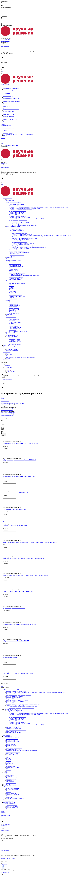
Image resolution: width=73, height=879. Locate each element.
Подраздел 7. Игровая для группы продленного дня (18, 695)
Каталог (2, 811)
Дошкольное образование (12, 727)
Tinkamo (8, 762)
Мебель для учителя (11, 779)
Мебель (6, 772)
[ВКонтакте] (3, 64)
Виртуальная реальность (12, 739)
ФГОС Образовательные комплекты (15, 798)
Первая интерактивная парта (13, 749)
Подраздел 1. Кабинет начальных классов (16, 691)
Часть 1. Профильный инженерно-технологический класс (23, 706)
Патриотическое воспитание (10, 785)
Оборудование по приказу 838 (11, 689)
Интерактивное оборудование (11, 737)
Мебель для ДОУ (10, 776)
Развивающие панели (11, 796)
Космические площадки (12, 806)
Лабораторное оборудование (11, 709)
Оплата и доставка (7, 133)
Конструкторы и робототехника (12, 755)
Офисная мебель (10, 781)
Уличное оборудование (9, 803)
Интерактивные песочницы (13, 741)
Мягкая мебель (9, 780)
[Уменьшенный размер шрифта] (1, 2)
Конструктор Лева (10, 766)
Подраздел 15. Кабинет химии (13, 699)
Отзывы (5, 135)
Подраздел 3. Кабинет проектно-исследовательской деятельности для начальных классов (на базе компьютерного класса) (35, 692)
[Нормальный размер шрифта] (1, 4)
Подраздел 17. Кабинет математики (15, 701)
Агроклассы (9, 733)
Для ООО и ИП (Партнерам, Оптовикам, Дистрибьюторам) (18, 134)
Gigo (7, 757)
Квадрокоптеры (10, 764)
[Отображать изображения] (1, 17)
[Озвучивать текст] (1, 22)
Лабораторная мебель (11, 775)
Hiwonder (8, 758)
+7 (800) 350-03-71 (7, 39)
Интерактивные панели (12, 740)
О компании (4, 813)
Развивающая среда (9, 786)
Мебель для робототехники (13, 767)
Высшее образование (11, 731)
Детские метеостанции (11, 805)
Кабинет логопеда (10, 744)
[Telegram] (3, 66)
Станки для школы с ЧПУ (9, 802)
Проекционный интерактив (13, 752)
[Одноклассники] (3, 67)
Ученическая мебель (11, 783)
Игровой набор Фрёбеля (12, 789)
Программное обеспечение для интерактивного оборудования (21, 750)
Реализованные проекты (9, 128)
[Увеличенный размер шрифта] (2, 5)
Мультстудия (6, 784)
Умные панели (9, 797)
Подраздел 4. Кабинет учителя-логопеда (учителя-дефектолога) (21, 693)
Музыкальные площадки (12, 807)
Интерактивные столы (11, 742)
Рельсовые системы (8, 799)
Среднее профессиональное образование (16, 730)
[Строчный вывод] (2, 417)
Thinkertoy (8, 761)
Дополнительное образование (13, 732)
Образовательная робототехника (14, 768)
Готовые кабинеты (10, 774)
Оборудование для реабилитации (14, 748)
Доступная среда (7, 736)
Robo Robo (9, 759)
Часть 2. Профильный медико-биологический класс (21, 708)
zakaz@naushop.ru (5, 46)
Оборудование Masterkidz (12, 794)
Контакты (3, 816)
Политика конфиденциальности (8, 858)
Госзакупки (3, 812)
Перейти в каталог (5, 872)
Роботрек (8, 770)
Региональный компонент (12, 753)
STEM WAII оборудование (12, 788)
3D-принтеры (6, 735)
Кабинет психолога (11, 745)
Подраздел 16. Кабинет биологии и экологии (17, 700)
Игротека (8, 790)
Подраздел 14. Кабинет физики (13, 697)
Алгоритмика (9, 763)
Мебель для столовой (11, 777)
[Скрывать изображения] (1, 19)
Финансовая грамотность (12, 754)
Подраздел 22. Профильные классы (15, 705)
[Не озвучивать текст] (1, 24)
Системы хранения (8, 801)
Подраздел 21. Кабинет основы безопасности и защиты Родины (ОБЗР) (23, 704)
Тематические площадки (12, 808)
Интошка (8, 792)
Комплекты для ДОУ (11, 793)
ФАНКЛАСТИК (10, 771)
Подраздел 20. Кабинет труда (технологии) (16, 702)
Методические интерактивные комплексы (16, 746)
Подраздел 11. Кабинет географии (14, 696)
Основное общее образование (13, 728)
